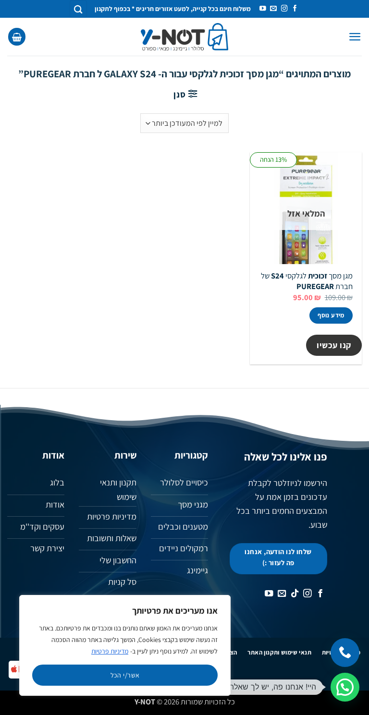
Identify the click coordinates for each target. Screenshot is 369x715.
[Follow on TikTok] (295, 594)
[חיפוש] (78, 9)
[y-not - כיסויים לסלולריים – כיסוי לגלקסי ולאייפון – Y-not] (185, 37)
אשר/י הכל (125, 675)
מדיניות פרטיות (109, 651)
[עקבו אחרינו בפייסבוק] (295, 8)
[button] (355, 36)
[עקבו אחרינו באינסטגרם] (284, 8)
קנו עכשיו (334, 345)
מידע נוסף (331, 315)
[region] (125, 645)
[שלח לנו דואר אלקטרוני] (273, 8)
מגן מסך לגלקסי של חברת (307, 281)
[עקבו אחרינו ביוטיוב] (262, 8)
